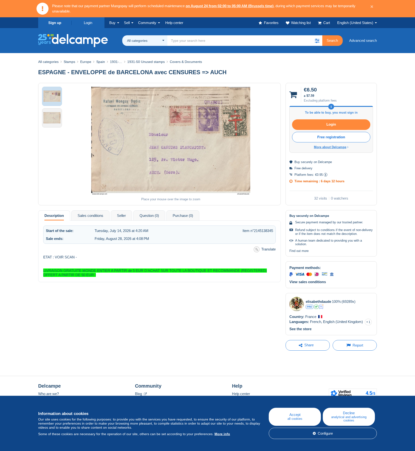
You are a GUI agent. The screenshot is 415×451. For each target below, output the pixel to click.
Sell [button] (127, 23)
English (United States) (355, 23)
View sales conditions (307, 282)
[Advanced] (321, 306)
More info (222, 434)
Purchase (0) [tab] (183, 215)
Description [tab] (54, 215)
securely (307, 162)
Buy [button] (112, 23)
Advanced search (363, 40)
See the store (300, 329)
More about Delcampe (330, 147)
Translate (268, 249)
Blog (139, 394)
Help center (241, 394)
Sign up (54, 23)
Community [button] (147, 23)
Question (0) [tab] (149, 215)
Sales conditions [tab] (90, 215)
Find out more (299, 251)
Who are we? (48, 394)
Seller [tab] (121, 215)
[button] (317, 40)
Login (88, 23)
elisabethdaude (318, 301)
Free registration (331, 137)
